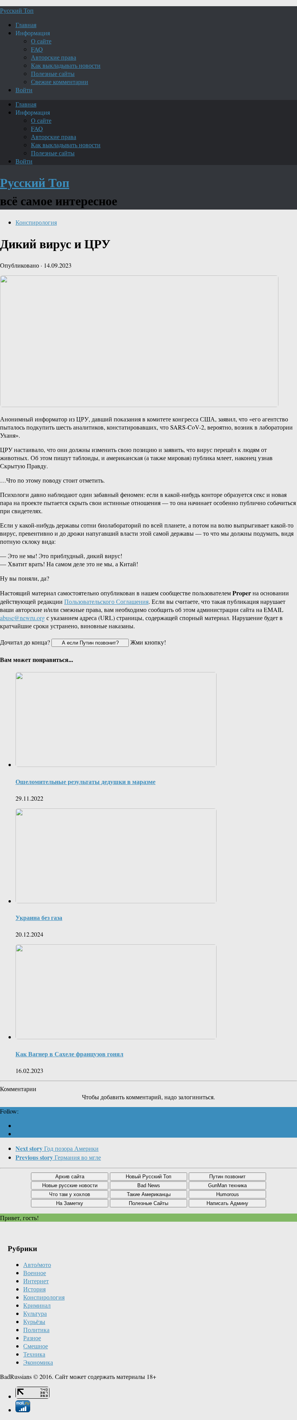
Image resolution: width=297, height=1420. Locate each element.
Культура (35, 1313)
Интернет (36, 1281)
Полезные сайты (53, 73)
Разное (32, 1338)
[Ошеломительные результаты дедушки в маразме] (116, 764)
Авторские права (53, 57)
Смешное (35, 1346)
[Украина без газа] (116, 901)
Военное (34, 1273)
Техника (34, 1354)
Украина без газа (38, 917)
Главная (25, 25)
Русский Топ (17, 10)
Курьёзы (34, 1321)
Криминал (37, 1305)
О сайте (41, 41)
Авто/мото (37, 1264)
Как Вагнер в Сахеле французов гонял (69, 1053)
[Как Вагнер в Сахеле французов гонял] (116, 1037)
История (34, 1289)
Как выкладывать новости (66, 65)
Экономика (38, 1362)
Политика (36, 1329)
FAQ (37, 49)
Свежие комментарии (59, 81)
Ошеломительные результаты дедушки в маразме (85, 781)
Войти (23, 90)
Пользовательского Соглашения (106, 601)
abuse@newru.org (22, 618)
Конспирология (36, 222)
